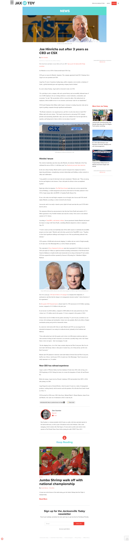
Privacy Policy (78, 537)
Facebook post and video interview (76, 165)
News (65, 10)
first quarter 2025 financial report (49, 304)
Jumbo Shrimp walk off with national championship (61, 482)
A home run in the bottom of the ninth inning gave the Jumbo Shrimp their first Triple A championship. (62, 493)
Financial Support (68, 537)
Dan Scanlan (44, 57)
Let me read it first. (64, 529)
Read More (43, 499)
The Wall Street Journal (62, 188)
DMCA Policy (86, 537)
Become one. (102, 62)
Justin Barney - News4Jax (47, 488)
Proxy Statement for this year (56, 248)
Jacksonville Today (44, 537)
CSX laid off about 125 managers (58, 294)
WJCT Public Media (57, 537)
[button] (118, 3)
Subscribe (79, 523)
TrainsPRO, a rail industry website (55, 220)
